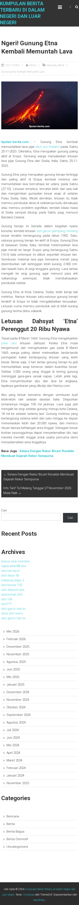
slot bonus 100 (11, 585)
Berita (61, 65)
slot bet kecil (10, 571)
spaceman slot (12, 594)
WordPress (39, 900)
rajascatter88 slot (13, 566)
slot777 (6, 604)
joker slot (9, 343)
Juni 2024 (13, 737)
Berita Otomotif (17, 839)
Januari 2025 (15, 684)
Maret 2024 (14, 760)
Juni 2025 (13, 669)
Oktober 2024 (16, 707)
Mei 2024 (13, 745)
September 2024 (19, 715)
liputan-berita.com (15, 142)
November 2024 (18, 700)
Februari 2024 (16, 768)
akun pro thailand (47, 147)
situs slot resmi (12, 613)
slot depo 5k (10, 575)
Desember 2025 (18, 647)
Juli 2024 (13, 730)
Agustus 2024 (16, 722)
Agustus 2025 (16, 662)
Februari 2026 (16, 639)
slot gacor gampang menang (57, 231)
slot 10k (6, 599)
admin (32, 65)
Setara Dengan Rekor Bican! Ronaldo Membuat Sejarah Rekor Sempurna (38, 477)
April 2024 (13, 753)
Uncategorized (17, 847)
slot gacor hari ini (13, 609)
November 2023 (18, 783)
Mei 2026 (13, 631)
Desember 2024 (18, 692)
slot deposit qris (12, 590)
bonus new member (15, 561)
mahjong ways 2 (12, 580)
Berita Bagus (15, 831)
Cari (4, 510)
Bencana (51, 65)
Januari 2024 (15, 775)
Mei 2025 (13, 677)
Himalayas (29, 894)
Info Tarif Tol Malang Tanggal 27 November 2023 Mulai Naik (37, 490)
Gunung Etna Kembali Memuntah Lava (22, 71)
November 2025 (18, 654)
